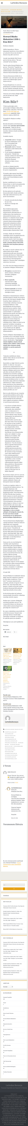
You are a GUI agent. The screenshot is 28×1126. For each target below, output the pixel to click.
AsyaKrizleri (9, 733)
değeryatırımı (9, 737)
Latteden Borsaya (19, 3)
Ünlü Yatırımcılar (7, 1061)
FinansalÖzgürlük (11, 742)
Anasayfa (5, 9)
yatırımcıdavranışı (11, 755)
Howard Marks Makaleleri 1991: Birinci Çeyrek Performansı (17, 656)
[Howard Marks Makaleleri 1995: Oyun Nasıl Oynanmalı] (7, 650)
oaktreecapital (10, 750)
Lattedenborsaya (8, 32)
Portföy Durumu (7, 1045)
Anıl (12, 974)
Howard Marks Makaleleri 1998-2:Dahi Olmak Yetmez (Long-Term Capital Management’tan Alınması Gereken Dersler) (13, 708)
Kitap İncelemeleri (7, 1024)
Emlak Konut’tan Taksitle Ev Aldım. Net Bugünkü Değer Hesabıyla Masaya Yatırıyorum (12, 913)
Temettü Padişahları (7, 1050)
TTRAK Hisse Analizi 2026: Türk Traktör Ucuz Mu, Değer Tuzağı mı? (12, 919)
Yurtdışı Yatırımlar (7, 1072)
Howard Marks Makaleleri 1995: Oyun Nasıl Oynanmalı (7, 656)
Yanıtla (16, 782)
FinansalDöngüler (11, 741)
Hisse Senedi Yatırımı (8, 1013)
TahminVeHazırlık (11, 753)
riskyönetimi (9, 751)
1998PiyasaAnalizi (10, 732)
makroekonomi (10, 748)
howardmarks (18, 746)
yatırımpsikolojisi (11, 758)
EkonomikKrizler (10, 739)
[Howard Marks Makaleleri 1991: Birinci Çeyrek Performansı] (17, 650)
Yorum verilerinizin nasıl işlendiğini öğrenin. (12, 864)
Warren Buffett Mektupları (9, 1066)
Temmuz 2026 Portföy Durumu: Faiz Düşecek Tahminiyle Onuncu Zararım (13, 906)
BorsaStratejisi (10, 735)
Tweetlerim (6, 895)
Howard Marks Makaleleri (14, 729)
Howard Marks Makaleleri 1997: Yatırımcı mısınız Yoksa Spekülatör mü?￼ (14, 698)
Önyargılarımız (6, 1034)
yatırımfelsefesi (10, 757)
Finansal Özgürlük (7, 997)
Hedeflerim (6, 1008)
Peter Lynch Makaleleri (8, 1040)
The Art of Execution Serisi (9, 1056)
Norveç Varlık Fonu (7, 1029)
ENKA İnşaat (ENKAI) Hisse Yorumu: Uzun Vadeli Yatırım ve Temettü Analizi (13, 924)
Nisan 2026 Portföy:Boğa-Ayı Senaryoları (12, 929)
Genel (4, 1002)
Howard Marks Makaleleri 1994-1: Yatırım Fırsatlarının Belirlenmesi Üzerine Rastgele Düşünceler (7, 677)
